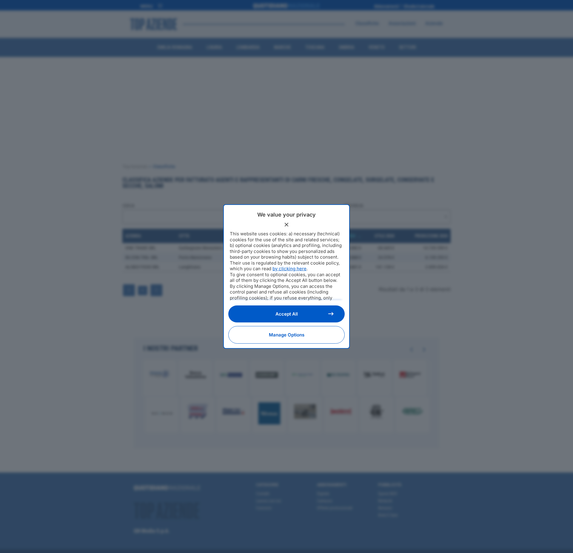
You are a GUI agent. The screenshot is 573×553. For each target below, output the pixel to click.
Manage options (286, 335)
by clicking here (289, 268)
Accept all (286, 314)
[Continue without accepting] (286, 224)
